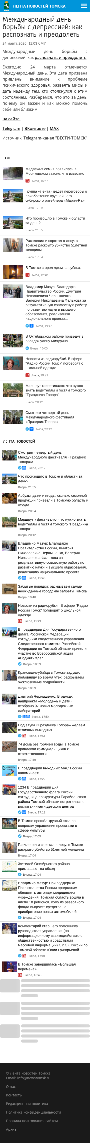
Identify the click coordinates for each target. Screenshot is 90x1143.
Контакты (14, 1095)
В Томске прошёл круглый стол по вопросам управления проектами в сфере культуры (47, 825)
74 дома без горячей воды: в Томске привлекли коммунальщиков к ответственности (48, 749)
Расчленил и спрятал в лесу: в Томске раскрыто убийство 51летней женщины (56, 245)
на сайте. (11, 119)
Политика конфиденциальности (33, 1112)
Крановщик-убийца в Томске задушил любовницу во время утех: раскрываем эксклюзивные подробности (51, 677)
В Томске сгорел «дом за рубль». (53, 268)
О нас (11, 1086)
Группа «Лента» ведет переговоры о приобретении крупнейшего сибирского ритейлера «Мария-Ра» (56, 195)
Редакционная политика (27, 1103)
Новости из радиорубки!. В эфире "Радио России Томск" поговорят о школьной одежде (54, 363)
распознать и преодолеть (60, 57)
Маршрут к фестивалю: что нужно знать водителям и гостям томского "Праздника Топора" (56, 390)
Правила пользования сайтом (32, 1120)
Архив (11, 1129)
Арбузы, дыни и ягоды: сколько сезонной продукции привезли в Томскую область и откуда (53, 500)
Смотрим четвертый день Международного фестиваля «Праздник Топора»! (50, 417)
